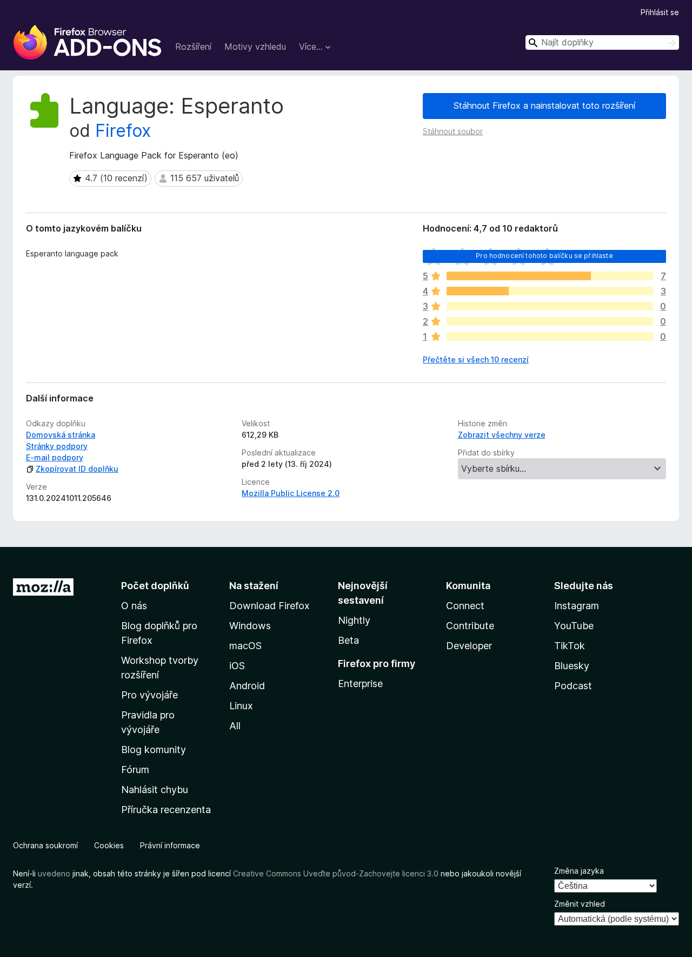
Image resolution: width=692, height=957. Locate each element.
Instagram (576, 605)
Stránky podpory (57, 446)
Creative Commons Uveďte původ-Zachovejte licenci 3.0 (335, 873)
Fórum (135, 769)
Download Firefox (269, 605)
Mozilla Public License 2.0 (291, 493)
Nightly (354, 620)
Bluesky (571, 665)
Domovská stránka (60, 434)
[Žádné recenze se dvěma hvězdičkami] (550, 321)
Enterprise (360, 683)
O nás (134, 605)
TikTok (569, 645)
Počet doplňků (155, 585)
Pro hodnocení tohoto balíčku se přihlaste (544, 256)
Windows (250, 625)
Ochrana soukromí (45, 845)
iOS (237, 665)
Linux (241, 705)
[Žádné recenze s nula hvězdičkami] (550, 336)
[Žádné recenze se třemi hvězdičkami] (550, 306)
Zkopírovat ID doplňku (77, 468)
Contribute (470, 625)
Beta (348, 640)
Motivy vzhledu (255, 46)
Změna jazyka (579, 870)
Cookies (109, 845)
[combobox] (602, 42)
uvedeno (55, 873)
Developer (469, 645)
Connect (465, 605)
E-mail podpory (54, 457)
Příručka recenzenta (166, 809)
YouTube (574, 625)
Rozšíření (193, 46)
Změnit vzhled (579, 903)
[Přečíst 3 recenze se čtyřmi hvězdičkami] (550, 291)
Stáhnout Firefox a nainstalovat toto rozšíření (544, 105)
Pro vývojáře (149, 695)
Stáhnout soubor (453, 131)
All (235, 725)
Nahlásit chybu (154, 789)
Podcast (573, 685)
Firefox (123, 130)
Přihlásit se (660, 12)
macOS (245, 645)
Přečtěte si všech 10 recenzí (476, 359)
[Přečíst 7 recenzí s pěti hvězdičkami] (550, 276)
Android (247, 685)
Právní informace (170, 845)
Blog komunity (153, 749)
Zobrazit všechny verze (501, 434)
